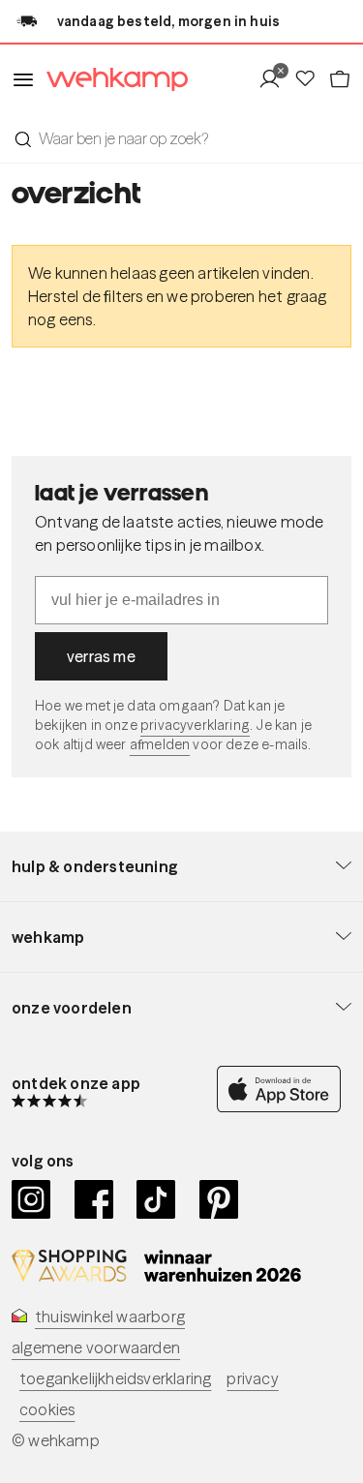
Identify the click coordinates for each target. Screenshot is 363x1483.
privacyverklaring (195, 725)
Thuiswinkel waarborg (110, 1316)
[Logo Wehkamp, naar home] (111, 80)
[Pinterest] (219, 1199)
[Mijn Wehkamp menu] (275, 79)
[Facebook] (94, 1199)
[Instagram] (31, 1199)
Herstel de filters (85, 296)
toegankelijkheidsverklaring (115, 1378)
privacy (252, 1378)
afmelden (160, 744)
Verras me (101, 656)
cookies (47, 1409)
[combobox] (181, 138)
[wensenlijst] (310, 79)
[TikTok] (156, 1199)
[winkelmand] (339, 79)
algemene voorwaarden (96, 1347)
